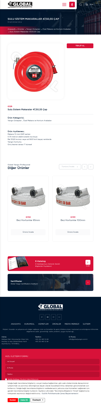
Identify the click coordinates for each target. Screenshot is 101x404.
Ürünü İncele (28, 232)
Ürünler (21, 29)
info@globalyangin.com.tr (78, 339)
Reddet (13, 400)
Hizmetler (43, 324)
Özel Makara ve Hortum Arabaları (56, 29)
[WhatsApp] (59, 317)
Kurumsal (29, 324)
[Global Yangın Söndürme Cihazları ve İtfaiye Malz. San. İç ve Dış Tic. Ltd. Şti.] (20, 4)
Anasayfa (12, 29)
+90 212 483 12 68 (42, 339)
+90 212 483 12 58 (41, 341)
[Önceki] (84, 166)
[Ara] (80, 5)
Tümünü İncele (68, 166)
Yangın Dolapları (33, 29)
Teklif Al (80, 45)
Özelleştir (36, 400)
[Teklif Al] (72, 4)
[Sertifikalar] (87, 282)
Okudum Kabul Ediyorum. (23, 379)
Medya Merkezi (72, 324)
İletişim (86, 324)
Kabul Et (24, 400)
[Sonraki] (90, 166)
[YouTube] (47, 317)
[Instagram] (53, 317)
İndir (88, 266)
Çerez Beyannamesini (69, 393)
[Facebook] (42, 317)
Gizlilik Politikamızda (50, 393)
